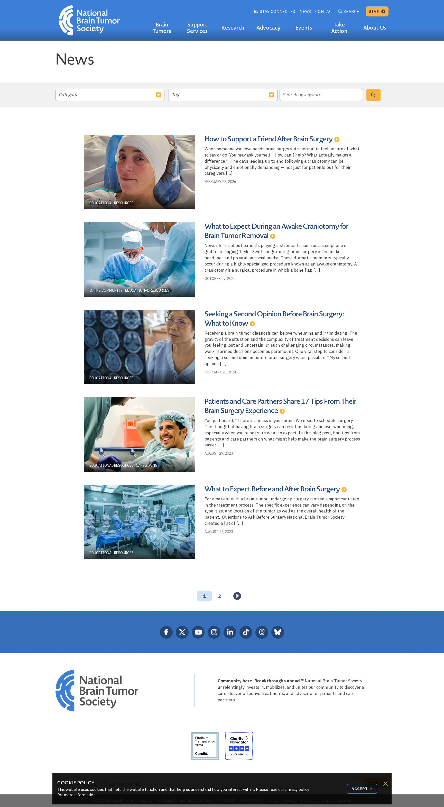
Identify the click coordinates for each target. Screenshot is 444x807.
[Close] (385, 784)
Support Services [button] (197, 28)
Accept (360, 788)
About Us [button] (374, 27)
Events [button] (303, 27)
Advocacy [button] (268, 27)
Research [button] (232, 27)
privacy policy (297, 789)
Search (352, 11)
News (305, 11)
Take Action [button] (339, 28)
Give (374, 11)
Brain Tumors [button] (162, 28)
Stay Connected (276, 11)
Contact (324, 11)
